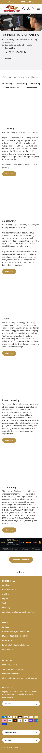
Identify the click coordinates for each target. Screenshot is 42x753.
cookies (5, 594)
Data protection (9, 589)
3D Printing (7, 83)
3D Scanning (21, 83)
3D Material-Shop (12, 747)
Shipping (6, 607)
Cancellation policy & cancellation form (18, 612)
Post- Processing (12, 88)
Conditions (6, 585)
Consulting (35, 83)
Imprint (5, 598)
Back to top (21, 572)
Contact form (7, 649)
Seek (4, 603)
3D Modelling (31, 88)
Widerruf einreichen (21, 560)
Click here (9, 174)
